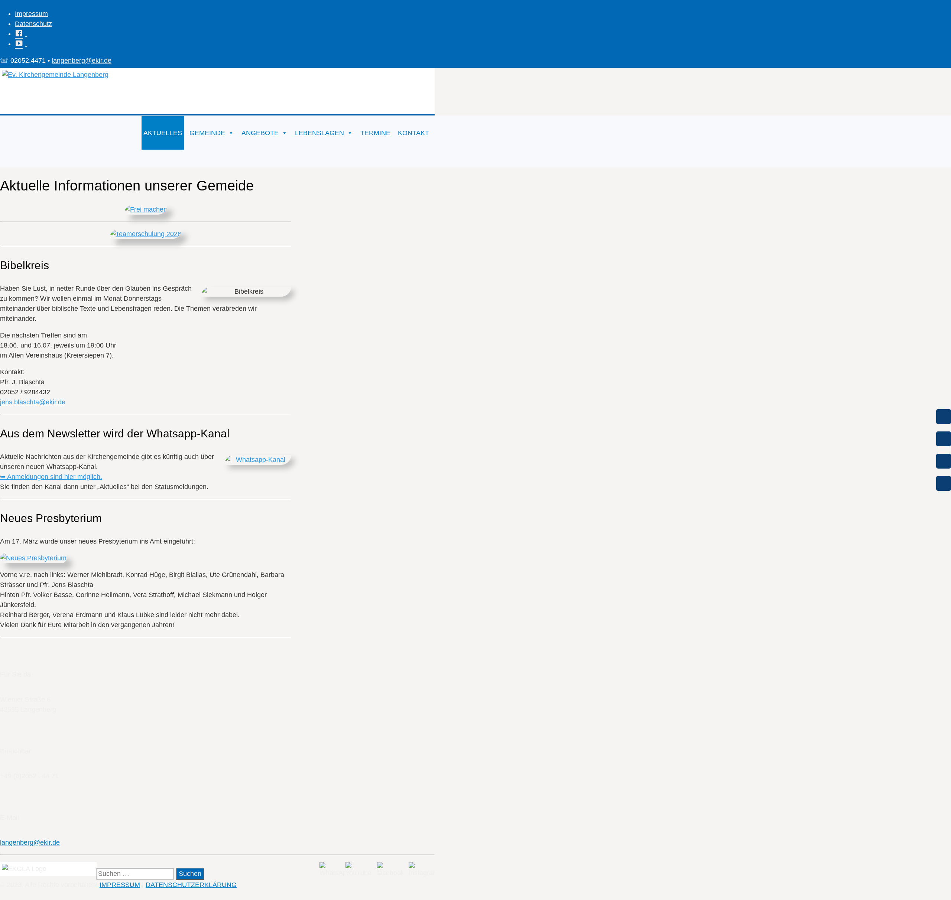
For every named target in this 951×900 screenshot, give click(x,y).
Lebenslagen (319, 133)
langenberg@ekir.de (81, 60)
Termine (375, 133)
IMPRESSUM (120, 884)
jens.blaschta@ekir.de (32, 402)
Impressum (31, 13)
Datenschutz (33, 23)
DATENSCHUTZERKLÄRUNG (191, 884)
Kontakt (413, 133)
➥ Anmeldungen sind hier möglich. (51, 476)
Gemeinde (207, 133)
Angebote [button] (260, 133)
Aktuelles (162, 133)
